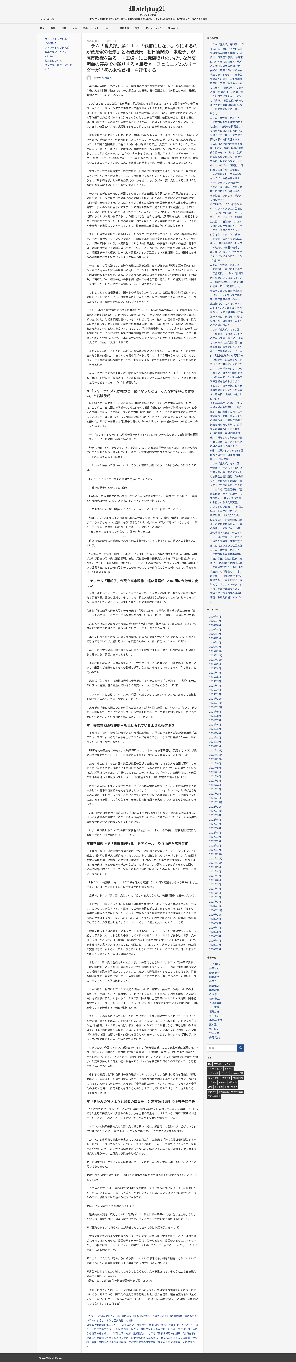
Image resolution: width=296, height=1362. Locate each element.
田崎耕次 (214, 977)
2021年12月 (215, 854)
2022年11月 (215, 806)
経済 (53, 28)
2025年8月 (215, 668)
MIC (210, 1064)
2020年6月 (215, 932)
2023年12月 (215, 750)
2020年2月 (215, 949)
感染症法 (233, 1082)
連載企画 (124, 28)
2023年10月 (215, 759)
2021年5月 (215, 884)
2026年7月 (215, 621)
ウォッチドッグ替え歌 (57, 47)
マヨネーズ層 (237, 1073)
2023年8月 (215, 767)
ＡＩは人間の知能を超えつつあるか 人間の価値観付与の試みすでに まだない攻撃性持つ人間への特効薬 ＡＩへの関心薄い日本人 (226, 316)
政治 (42, 28)
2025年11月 (215, 655)
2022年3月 (215, 841)
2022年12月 (215, 802)
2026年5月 (215, 629)
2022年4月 (215, 837)
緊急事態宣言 (237, 1091)
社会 (75, 28)
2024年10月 (215, 707)
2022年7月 (215, 824)
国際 (64, 28)
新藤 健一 (214, 972)
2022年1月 (215, 850)
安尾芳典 (214, 1033)
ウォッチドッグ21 (148, 14)
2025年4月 (215, 685)
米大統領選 (224, 1091)
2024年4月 (215, 733)
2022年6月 (215, 828)
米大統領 (212, 1091)
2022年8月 (215, 819)
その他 (108, 40)
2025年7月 (215, 672)
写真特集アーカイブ (56, 52)
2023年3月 (215, 789)
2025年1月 (215, 694)
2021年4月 (215, 888)
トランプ (229, 1068)
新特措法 (219, 1086)
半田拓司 (214, 1016)
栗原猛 (213, 1024)
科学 (85, 28)
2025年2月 (215, 690)
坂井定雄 (214, 1011)
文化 (96, 28)
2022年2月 (215, 845)
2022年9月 (215, 815)
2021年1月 (215, 901)
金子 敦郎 (214, 964)
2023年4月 (215, 785)
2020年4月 (215, 940)
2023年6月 (215, 776)
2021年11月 (215, 858)
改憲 (210, 1086)
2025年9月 (215, 664)
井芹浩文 (214, 968)
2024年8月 (215, 716)
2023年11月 (215, 755)
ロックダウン (214, 1077)
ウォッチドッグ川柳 (56, 39)
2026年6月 (215, 625)
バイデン (225, 1073)
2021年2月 (215, 897)
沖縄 (227, 1086)
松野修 (213, 994)
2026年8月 (215, 616)
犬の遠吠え (51, 43)
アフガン (218, 1064)
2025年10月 (215, 659)
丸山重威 (214, 1007)
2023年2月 (215, 793)
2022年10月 (215, 811)
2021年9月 (215, 867)
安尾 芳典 (214, 1037)
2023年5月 (215, 780)
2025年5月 (215, 681)
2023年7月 (215, 772)
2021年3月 (215, 893)
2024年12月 (215, 698)
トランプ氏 (213, 1073)
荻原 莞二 (214, 998)
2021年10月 (215, 863)
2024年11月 (215, 703)
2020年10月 (215, 914)
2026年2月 (215, 642)
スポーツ (109, 28)
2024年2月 (215, 742)
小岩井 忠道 (215, 1020)
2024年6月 (215, 724)
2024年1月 (215, 746)
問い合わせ (173, 28)
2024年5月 (215, 729)
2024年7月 (215, 720)
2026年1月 (215, 647)
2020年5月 (215, 936)
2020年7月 (215, 927)
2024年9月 (215, 711)
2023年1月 (215, 798)
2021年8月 (215, 871)
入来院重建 (215, 1003)
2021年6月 (215, 880)
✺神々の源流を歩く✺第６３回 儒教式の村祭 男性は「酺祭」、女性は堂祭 (228, 455)
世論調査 (226, 1077)
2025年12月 (215, 651)
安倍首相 (212, 1082)
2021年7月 (215, 876)
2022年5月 (215, 832)
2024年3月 (215, 737)
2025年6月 (215, 677)
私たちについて (153, 28)
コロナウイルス (215, 1068)
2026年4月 (215, 634)
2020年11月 (215, 910)
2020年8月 (215, 923)
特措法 (234, 1086)
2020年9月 (215, 919)
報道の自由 (238, 1077)
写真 (137, 28)
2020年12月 (215, 906)
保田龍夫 (214, 1029)
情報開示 (223, 1082)
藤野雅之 (214, 985)
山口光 (213, 981)
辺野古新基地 (214, 1096)
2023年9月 (215, 763)
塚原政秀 (107, 77)
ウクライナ (229, 1064)
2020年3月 (215, 945)
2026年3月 (215, 638)
